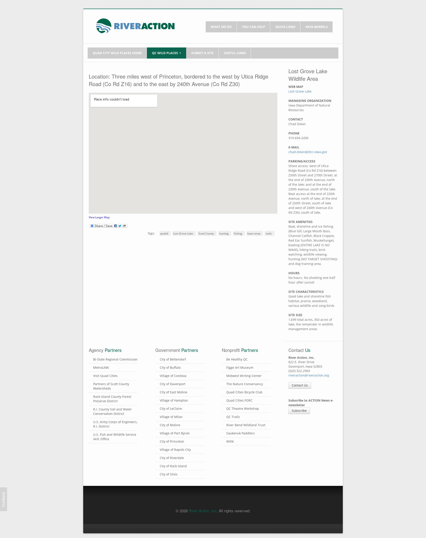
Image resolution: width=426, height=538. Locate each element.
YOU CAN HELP (253, 27)
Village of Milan (171, 417)
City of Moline (170, 425)
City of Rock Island (173, 466)
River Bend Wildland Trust (245, 425)
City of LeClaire (171, 408)
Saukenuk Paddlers (240, 433)
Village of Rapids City (175, 449)
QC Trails (233, 417)
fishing (238, 233)
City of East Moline (173, 392)
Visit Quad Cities (105, 376)
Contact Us (300, 385)
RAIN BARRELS (317, 27)
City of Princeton (172, 441)
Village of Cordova (173, 376)
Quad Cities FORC (239, 400)
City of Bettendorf (173, 359)
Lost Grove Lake (183, 233)
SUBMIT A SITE (202, 53)
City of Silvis (169, 474)
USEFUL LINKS (235, 53)
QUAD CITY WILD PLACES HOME (117, 53)
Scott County (206, 233)
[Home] (135, 25)
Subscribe (299, 410)
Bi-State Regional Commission (115, 359)
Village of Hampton (174, 400)
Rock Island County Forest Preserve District (112, 398)
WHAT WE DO (221, 27)
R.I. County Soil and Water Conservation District (112, 411)
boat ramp (253, 233)
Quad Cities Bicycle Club (244, 392)
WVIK (230, 441)
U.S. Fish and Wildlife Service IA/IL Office (114, 436)
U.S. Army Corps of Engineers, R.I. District (115, 424)
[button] (3, 499)
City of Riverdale (172, 458)
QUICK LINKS (285, 27)
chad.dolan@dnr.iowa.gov (307, 152)
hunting (224, 233)
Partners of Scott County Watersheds (111, 386)
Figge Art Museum (239, 367)
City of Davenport (172, 384)
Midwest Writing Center (244, 376)
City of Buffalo (170, 367)
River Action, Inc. (203, 510)
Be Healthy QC (237, 359)
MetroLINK (101, 367)
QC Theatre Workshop (242, 408)
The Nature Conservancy (244, 384)
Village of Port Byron (175, 433)
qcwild (164, 233)
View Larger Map (99, 217)
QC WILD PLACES (165, 53)
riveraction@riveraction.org (308, 375)
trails (269, 233)
